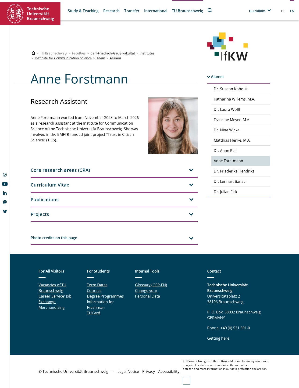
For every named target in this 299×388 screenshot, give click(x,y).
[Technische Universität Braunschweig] (30, 13)
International (155, 10)
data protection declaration (249, 369)
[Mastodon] (5, 202)
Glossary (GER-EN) (151, 284)
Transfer (131, 10)
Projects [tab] (40, 214)
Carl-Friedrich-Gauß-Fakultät (112, 53)
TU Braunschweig (187, 10)
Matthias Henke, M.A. (232, 140)
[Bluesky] (5, 212)
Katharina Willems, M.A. (234, 99)
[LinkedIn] (5, 193)
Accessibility (168, 371)
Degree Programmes (105, 296)
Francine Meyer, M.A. (232, 119)
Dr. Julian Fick (225, 191)
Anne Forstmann (228, 160)
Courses (94, 290)
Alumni (115, 58)
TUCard (93, 313)
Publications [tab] (45, 199)
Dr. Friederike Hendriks (234, 171)
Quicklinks (257, 11)
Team (100, 58)
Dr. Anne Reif (225, 150)
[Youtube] (5, 184)
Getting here (218, 338)
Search (210, 10)
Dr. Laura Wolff (227, 109)
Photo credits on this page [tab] (54, 237)
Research (111, 10)
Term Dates (97, 284)
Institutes (147, 53)
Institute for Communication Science (63, 58)
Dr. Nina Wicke (226, 130)
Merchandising (52, 307)
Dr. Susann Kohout (230, 88)
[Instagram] (5, 175)
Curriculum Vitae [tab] (50, 185)
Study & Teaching (83, 10)
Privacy (148, 371)
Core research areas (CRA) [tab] (60, 170)
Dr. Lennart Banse (230, 181)
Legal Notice (128, 371)
